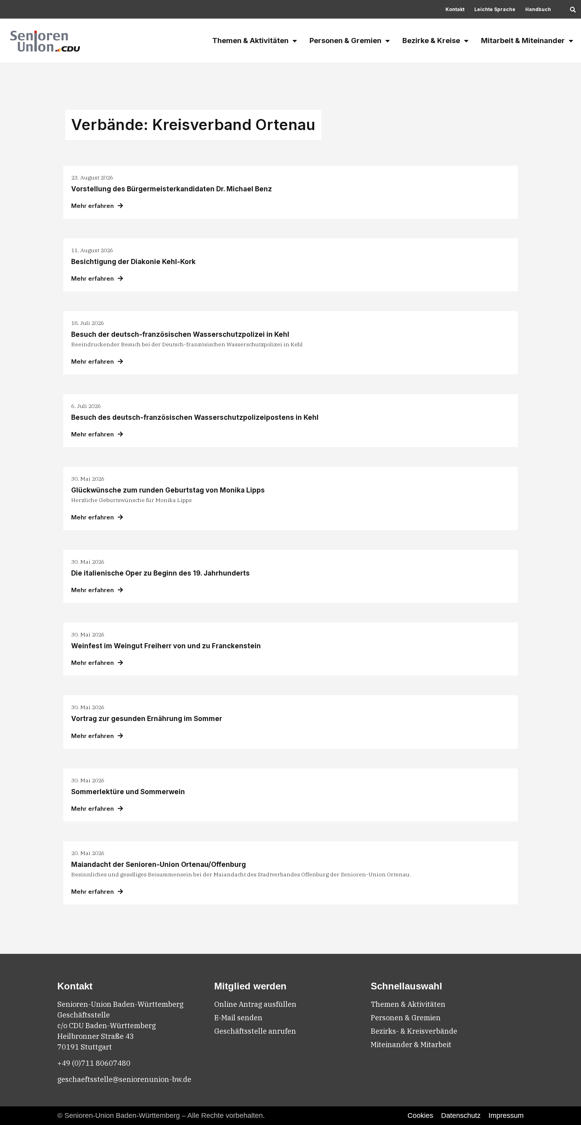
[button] (573, 10)
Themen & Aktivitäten (250, 40)
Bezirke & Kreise (431, 40)
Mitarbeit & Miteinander (523, 40)
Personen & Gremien (345, 40)
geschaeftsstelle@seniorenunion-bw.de (124, 1079)
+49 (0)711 (76, 1063)
